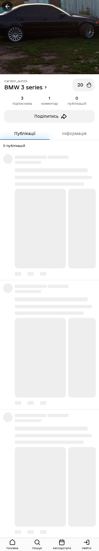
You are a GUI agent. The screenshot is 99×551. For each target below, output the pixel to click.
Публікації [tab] (24, 133)
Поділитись (46, 116)
